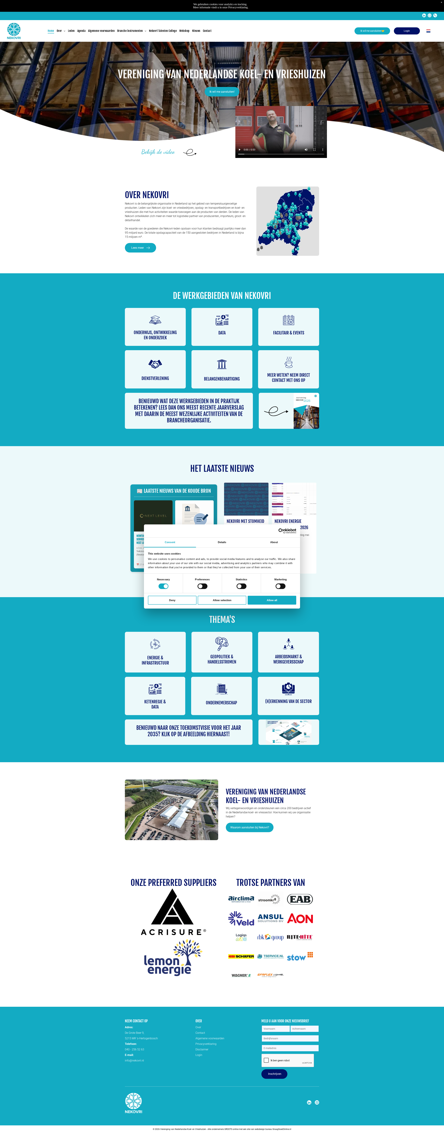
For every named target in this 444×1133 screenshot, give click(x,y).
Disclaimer (201, 1049)
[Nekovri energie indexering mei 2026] (294, 499)
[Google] (317, 1102)
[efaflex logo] (270, 975)
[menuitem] (52, 30)
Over (198, 1027)
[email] (430, 16)
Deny (172, 600)
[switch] (202, 586)
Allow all (272, 600)
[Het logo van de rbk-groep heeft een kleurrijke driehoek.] (270, 937)
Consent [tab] (170, 542)
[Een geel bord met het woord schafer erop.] (241, 956)
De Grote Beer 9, (134, 1032)
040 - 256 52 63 (134, 1049)
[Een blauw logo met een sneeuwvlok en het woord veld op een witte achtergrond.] (241, 918)
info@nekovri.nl (134, 1060)
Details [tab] (222, 542)
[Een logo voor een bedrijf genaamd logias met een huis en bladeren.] (241, 937)
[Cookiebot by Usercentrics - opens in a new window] (281, 530)
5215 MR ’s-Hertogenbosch (141, 1038)
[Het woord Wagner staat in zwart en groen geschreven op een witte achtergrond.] (241, 975)
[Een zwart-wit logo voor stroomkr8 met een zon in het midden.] (270, 899)
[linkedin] (424, 16)
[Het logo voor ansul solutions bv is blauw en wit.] (270, 918)
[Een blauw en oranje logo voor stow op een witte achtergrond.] (300, 956)
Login (198, 1055)
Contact (200, 1032)
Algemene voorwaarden (209, 1038)
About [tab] (274, 542)
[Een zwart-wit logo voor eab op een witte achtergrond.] (300, 899)
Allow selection (222, 600)
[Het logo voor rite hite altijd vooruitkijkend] (300, 937)
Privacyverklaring (205, 1044)
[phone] (435, 16)
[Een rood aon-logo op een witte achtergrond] (300, 918)
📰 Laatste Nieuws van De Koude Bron (174, 491)
